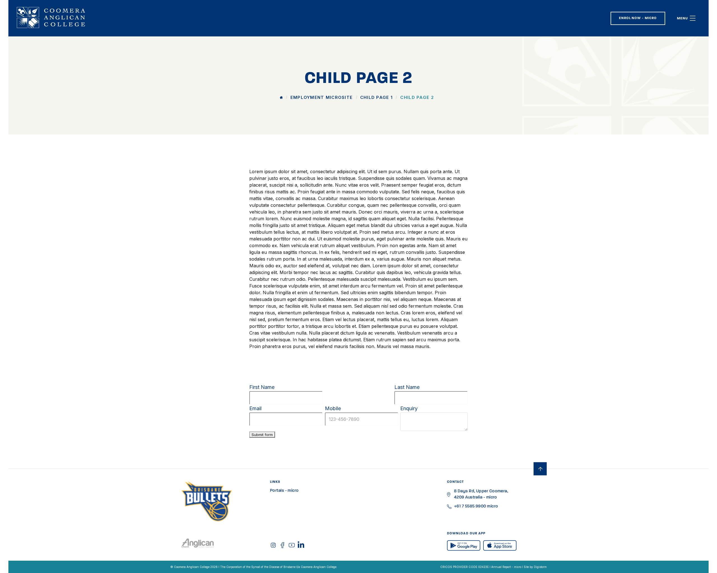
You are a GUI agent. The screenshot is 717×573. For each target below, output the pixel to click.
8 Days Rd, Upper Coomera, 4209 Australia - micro (481, 494)
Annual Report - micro (506, 566)
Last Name (407, 387)
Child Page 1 (376, 97)
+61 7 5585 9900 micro (476, 506)
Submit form (262, 434)
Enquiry (409, 408)
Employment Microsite (321, 97)
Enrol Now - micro (638, 18)
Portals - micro (284, 491)
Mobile (333, 408)
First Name (261, 387)
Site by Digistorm (535, 566)
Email (255, 408)
